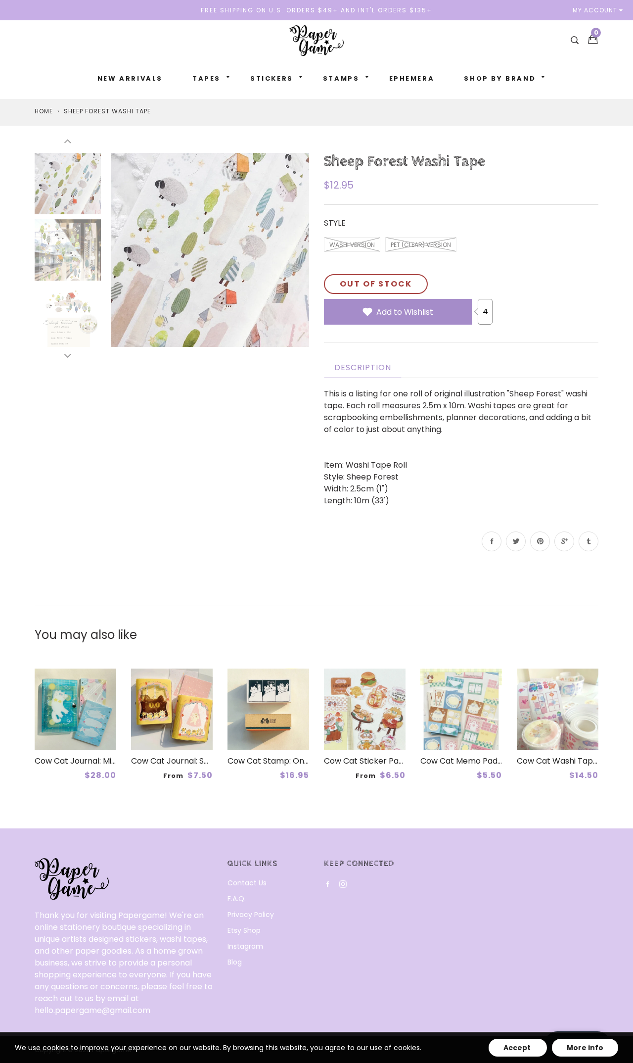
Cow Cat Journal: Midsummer (92, 761)
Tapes (206, 78)
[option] (210, 249)
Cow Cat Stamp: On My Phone (285, 761)
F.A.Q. (236, 899)
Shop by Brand (500, 78)
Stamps (341, 78)
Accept (517, 1048)
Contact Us (247, 883)
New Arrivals (130, 78)
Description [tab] (362, 367)
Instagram (245, 946)
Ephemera (412, 78)
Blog (234, 962)
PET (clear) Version (421, 245)
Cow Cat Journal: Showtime (184, 761)
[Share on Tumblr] (588, 541)
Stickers (271, 78)
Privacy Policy (250, 914)
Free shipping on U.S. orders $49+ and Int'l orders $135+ (316, 10)
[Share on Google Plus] (564, 541)
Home (44, 111)
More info (585, 1048)
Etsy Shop (244, 930)
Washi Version (352, 245)
